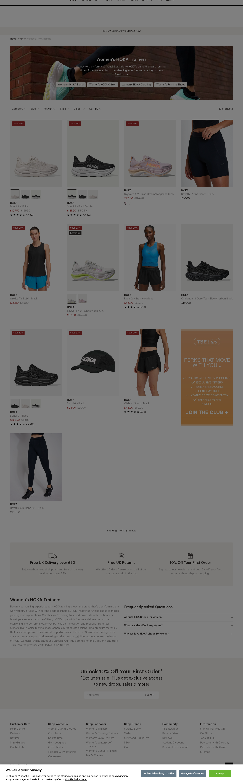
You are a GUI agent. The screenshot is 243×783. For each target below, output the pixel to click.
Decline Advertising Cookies (159, 773)
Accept (220, 773)
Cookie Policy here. (76, 779)
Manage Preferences (192, 773)
